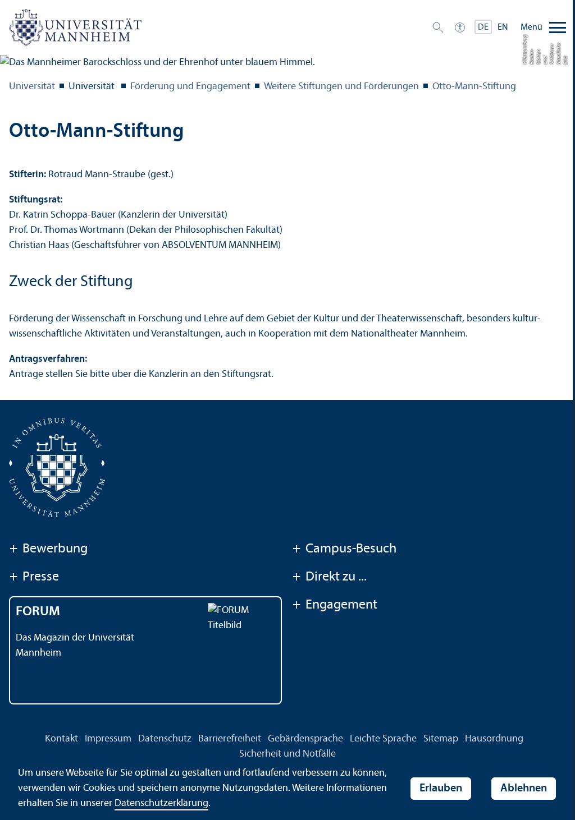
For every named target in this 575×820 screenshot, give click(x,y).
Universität (32, 86)
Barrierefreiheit (229, 739)
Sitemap (440, 739)
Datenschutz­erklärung (161, 803)
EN (503, 27)
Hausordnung (494, 739)
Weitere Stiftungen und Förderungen (341, 86)
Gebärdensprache (305, 739)
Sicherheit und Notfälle (287, 754)
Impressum (108, 739)
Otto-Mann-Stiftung (474, 86)
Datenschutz (164, 739)
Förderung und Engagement (190, 86)
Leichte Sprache (383, 739)
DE (483, 27)
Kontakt (61, 739)
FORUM (38, 612)
